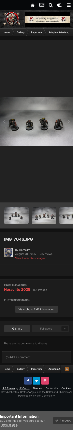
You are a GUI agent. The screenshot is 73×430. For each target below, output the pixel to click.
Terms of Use (8, 424)
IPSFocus (24, 388)
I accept (64, 420)
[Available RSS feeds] (66, 369)
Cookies (66, 388)
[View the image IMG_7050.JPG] (16, 215)
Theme (37, 388)
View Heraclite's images (30, 258)
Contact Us (52, 388)
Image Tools (56, 195)
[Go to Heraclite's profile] (8, 252)
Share (18, 328)
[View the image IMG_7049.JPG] (44, 215)
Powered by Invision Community (36, 395)
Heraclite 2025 (17, 289)
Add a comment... (21, 357)
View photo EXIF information (36, 309)
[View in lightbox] (36, 121)
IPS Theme (8, 388)
